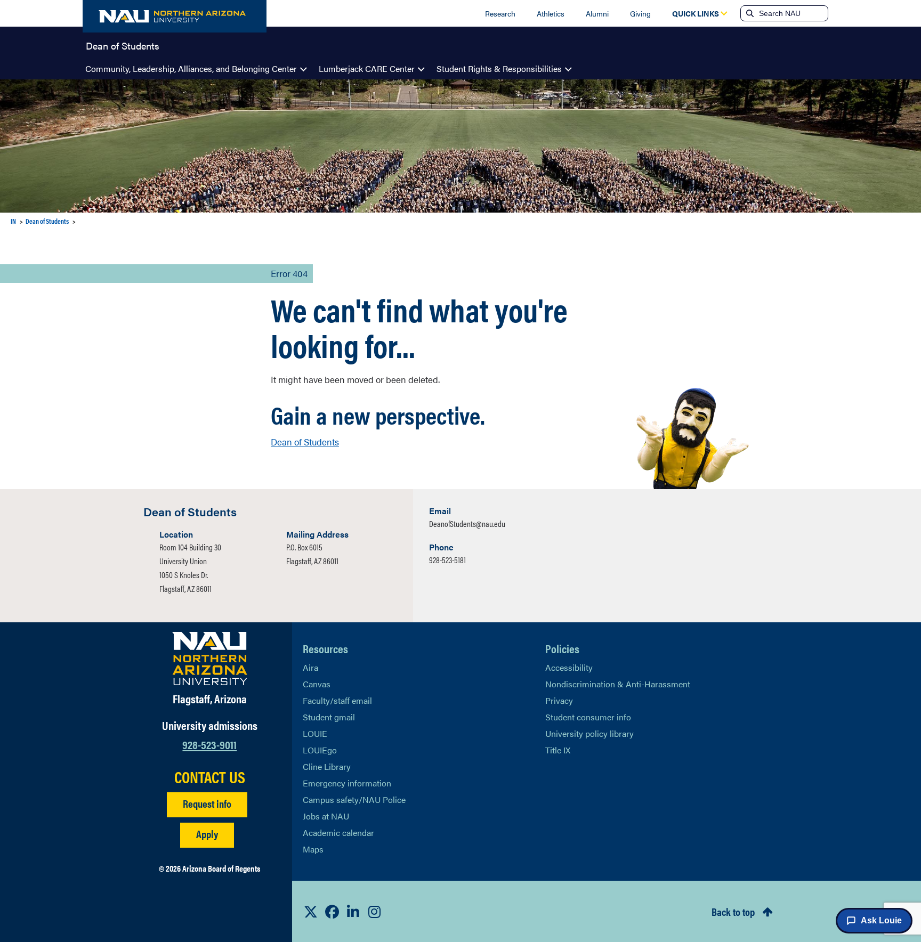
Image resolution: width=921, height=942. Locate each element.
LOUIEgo (320, 750)
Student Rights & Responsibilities (499, 68)
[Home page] (174, 16)
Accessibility (569, 667)
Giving (640, 13)
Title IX (557, 750)
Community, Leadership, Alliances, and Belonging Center (191, 68)
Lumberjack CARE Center (367, 68)
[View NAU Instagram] (374, 911)
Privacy (559, 700)
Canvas (316, 684)
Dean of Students (122, 45)
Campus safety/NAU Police (354, 799)
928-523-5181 (447, 560)
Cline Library (327, 766)
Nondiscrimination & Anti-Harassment (617, 684)
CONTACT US (209, 777)
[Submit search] (749, 13)
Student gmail (329, 717)
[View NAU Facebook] (332, 911)
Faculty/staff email (337, 700)
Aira (310, 667)
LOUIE (315, 733)
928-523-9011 (209, 744)
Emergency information (347, 783)
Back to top (733, 911)
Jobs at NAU (326, 816)
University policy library (589, 733)
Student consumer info (588, 717)
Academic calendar (338, 832)
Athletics (550, 13)
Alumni (597, 13)
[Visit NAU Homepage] (209, 658)
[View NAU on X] (310, 911)
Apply (207, 833)
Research (500, 13)
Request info (207, 803)
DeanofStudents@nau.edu (467, 523)
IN (13, 221)
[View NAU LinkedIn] (353, 911)
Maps (313, 849)
